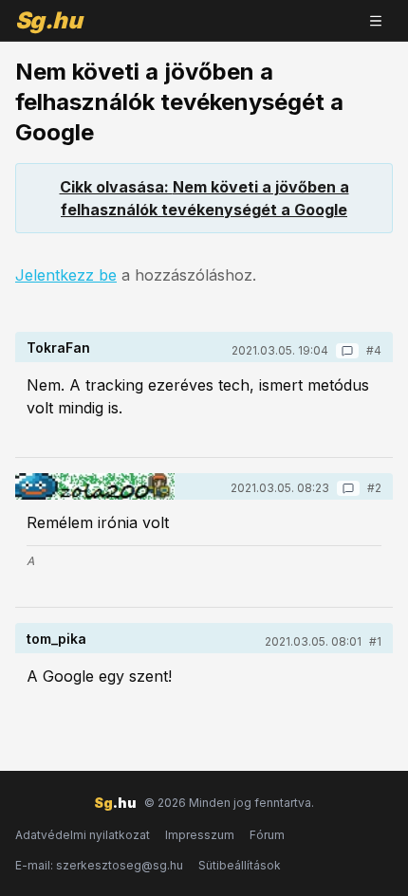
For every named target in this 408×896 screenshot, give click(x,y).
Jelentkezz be (66, 274)
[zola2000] (95, 486)
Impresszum (199, 835)
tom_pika (56, 639)
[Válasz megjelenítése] (347, 350)
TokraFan (58, 347)
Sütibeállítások (239, 865)
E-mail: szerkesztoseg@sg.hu (99, 865)
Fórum (267, 835)
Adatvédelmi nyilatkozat (82, 835)
